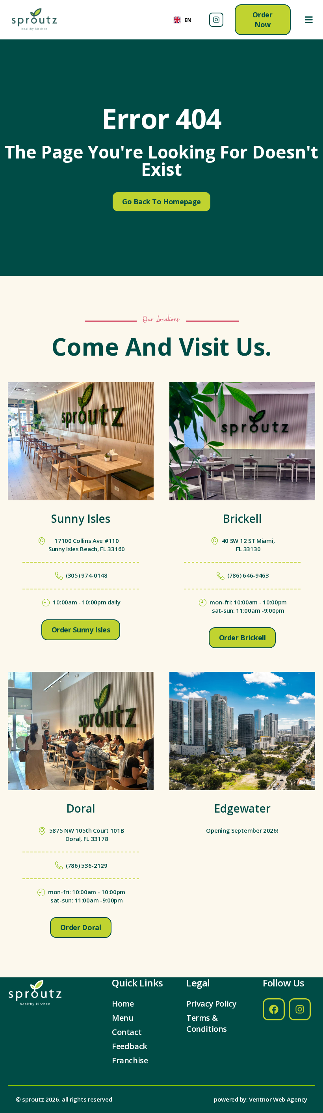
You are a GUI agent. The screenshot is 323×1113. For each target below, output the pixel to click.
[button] (308, 19)
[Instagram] (216, 20)
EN (187, 20)
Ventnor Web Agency (278, 1099)
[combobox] (182, 20)
